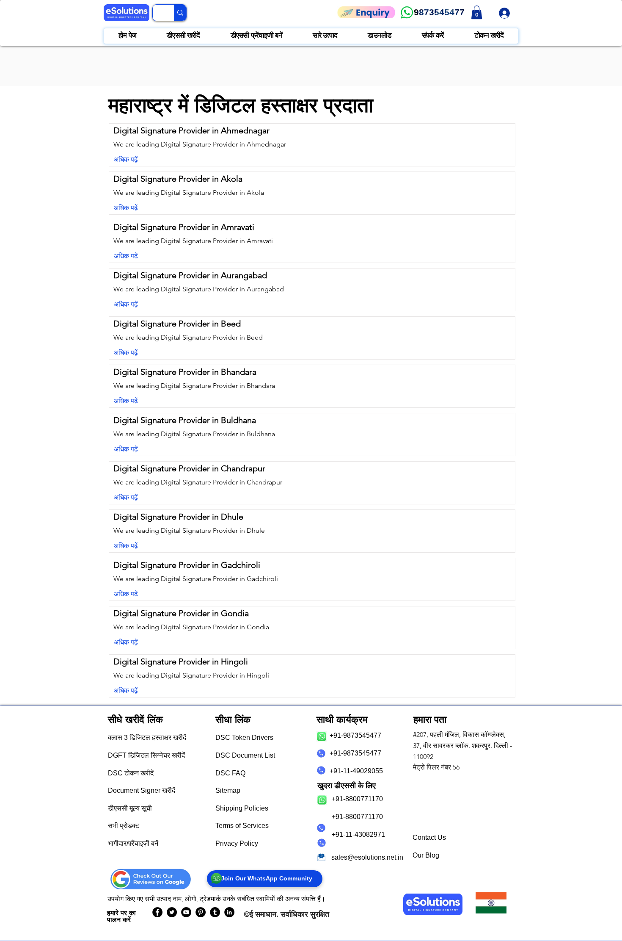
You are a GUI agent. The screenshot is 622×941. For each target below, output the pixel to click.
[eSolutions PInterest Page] (200, 912)
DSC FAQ (230, 773)
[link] (476, 12)
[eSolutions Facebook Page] (157, 912)
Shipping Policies (241, 808)
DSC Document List (245, 755)
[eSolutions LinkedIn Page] (229, 912)
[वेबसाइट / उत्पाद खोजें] (180, 13)
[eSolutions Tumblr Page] (215, 912)
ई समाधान (263, 914)
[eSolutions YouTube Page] (186, 912)
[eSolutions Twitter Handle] (172, 912)
